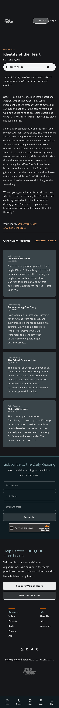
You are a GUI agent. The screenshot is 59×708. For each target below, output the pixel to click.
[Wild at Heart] (29, 671)
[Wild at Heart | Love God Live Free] (12, 21)
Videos (12, 616)
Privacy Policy (13, 659)
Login (53, 20)
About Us (44, 616)
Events (18, 704)
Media (7, 704)
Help (42, 621)
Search (42, 20)
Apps (11, 636)
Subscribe (29, 517)
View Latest (40, 241)
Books (41, 704)
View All (52, 241)
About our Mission (29, 595)
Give (30, 704)
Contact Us (45, 626)
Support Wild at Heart (29, 586)
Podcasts (13, 621)
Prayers (12, 631)
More (52, 704)
